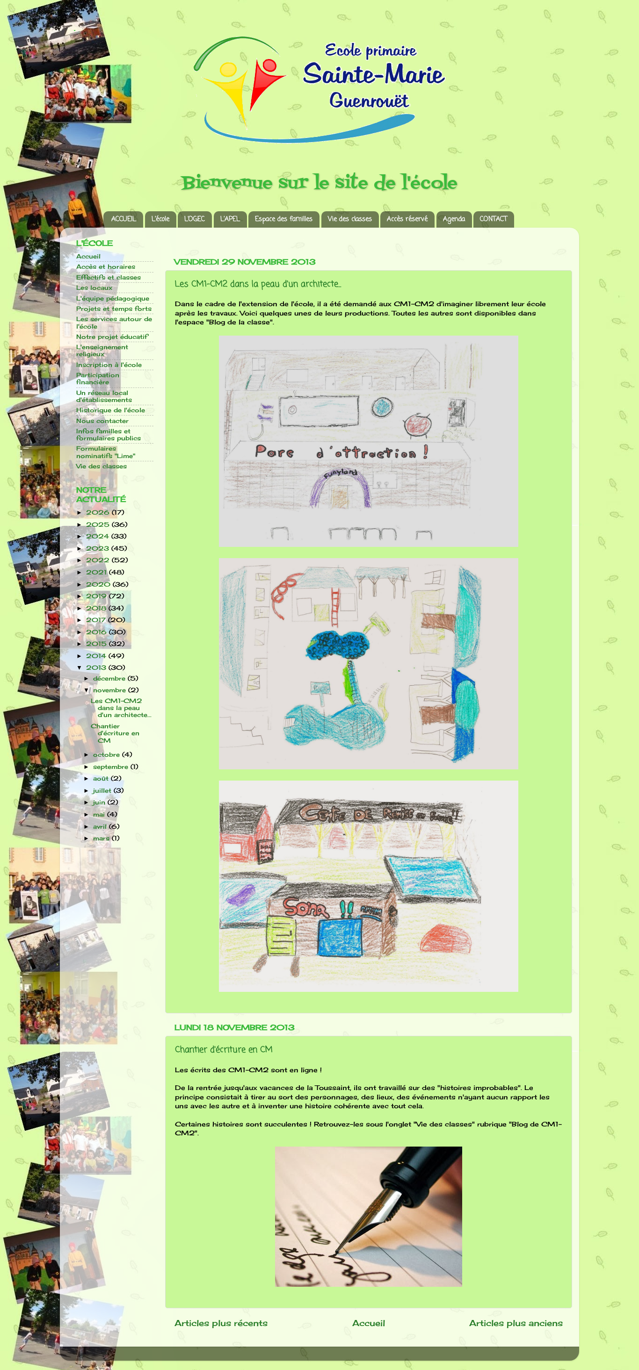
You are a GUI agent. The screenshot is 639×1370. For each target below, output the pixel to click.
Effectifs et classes (108, 277)
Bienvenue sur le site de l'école (319, 183)
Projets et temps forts (114, 308)
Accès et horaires (105, 266)
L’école (160, 219)
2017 (97, 620)
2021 (97, 572)
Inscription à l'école (109, 364)
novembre (110, 690)
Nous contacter (102, 420)
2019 (97, 596)
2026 (99, 512)
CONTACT (493, 219)
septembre (112, 766)
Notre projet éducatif (111, 336)
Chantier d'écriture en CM (224, 1049)
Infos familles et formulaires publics (108, 435)
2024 (98, 536)
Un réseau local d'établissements (104, 396)
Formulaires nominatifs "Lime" (105, 452)
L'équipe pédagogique (112, 298)
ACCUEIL (123, 219)
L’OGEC (194, 219)
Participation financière (97, 379)
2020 (99, 584)
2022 (99, 560)
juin (100, 802)
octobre (107, 754)
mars (102, 838)
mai (100, 814)
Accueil (368, 1323)
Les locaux (94, 287)
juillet (103, 790)
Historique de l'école (110, 410)
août (102, 778)
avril (101, 826)
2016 (97, 632)
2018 (97, 608)
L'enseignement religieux (102, 351)
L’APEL (230, 219)
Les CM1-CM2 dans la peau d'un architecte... (258, 284)
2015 (97, 643)
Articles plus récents (221, 1323)
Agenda (454, 219)
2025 (99, 524)
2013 (97, 667)
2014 (97, 656)
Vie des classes (350, 219)
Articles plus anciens (516, 1323)
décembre (110, 678)
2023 (98, 548)
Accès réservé (407, 219)
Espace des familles (283, 219)
